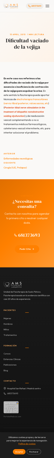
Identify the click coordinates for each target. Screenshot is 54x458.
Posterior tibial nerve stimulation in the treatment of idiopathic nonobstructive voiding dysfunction (24, 111)
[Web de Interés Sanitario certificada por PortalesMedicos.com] (11, 407)
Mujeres (7, 318)
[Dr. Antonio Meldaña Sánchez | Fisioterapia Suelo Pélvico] (11, 6)
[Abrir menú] (47, 6)
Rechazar (33, 452)
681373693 (28, 235)
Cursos (7, 353)
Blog (6, 370)
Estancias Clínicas (12, 359)
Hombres (8, 324)
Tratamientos (10, 335)
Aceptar (19, 452)
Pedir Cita (25, 249)
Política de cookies (27, 443)
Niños (6, 329)
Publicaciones (10, 364)
